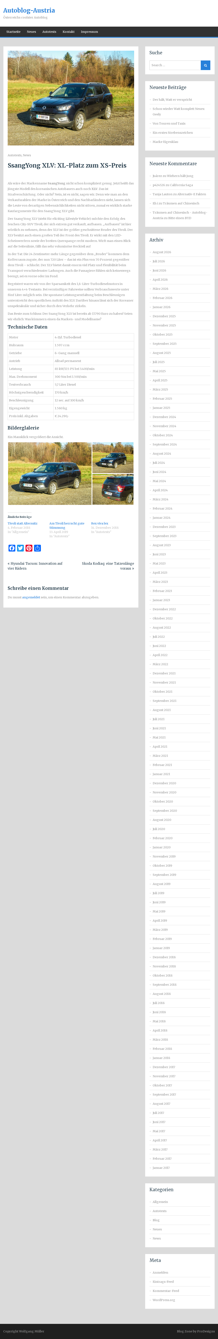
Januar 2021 (161, 774)
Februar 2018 (162, 1049)
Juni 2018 (159, 1012)
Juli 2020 (159, 829)
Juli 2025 (159, 362)
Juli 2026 (159, 261)
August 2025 (162, 353)
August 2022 (162, 627)
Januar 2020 (162, 847)
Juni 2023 (159, 554)
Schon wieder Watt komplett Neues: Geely (179, 111)
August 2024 (162, 453)
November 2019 (164, 856)
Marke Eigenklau (165, 142)
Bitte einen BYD (179, 218)
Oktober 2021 (162, 692)
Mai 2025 (159, 371)
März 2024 (160, 499)
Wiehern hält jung (180, 176)
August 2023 (162, 545)
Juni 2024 (159, 472)
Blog (156, 1220)
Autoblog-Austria (29, 10)
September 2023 (164, 536)
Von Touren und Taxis (169, 123)
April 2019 (160, 920)
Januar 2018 (161, 1058)
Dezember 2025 (164, 316)
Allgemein (160, 1202)
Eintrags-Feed (163, 1282)
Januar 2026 (162, 307)
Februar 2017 (162, 1159)
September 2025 (165, 344)
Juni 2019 (159, 902)
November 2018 (164, 966)
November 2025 (164, 325)
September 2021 (164, 701)
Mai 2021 (159, 737)
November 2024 (164, 426)
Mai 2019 (159, 911)
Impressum (89, 32)
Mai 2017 (159, 1131)
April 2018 (160, 1030)
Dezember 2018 (164, 957)
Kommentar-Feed (166, 1291)
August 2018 (162, 994)
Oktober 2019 (162, 866)
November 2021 (164, 682)
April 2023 (160, 573)
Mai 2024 (159, 481)
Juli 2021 (159, 719)
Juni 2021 (159, 728)
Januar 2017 (161, 1168)
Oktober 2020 (163, 801)
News (27, 155)
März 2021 (160, 756)
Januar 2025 (161, 408)
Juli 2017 (158, 1113)
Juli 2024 (159, 463)
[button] (50, 473)
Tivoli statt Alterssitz (22, 523)
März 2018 (160, 1040)
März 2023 (160, 582)
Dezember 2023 (164, 527)
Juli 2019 (158, 893)
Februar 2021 (162, 765)
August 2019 (162, 884)
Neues (31, 32)
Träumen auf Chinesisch (181, 203)
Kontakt (69, 32)
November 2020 (164, 792)
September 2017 (164, 1094)
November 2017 (164, 1076)
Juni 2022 (159, 646)
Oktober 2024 (163, 435)
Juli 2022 (159, 637)
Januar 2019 (161, 948)
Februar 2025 (162, 399)
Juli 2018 (159, 1003)
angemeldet (31, 597)
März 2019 (160, 930)
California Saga (181, 185)
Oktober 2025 (163, 334)
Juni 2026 (159, 270)
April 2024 (160, 490)
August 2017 (161, 1104)
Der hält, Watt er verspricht (172, 100)
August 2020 (162, 820)
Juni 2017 (159, 1122)
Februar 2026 (162, 298)
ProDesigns (206, 1331)
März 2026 (160, 289)
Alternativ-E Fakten (191, 194)
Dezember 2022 (164, 609)
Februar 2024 (162, 508)
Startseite (13, 32)
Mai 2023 (159, 563)
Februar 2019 (162, 939)
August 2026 (162, 252)
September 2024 (165, 444)
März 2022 (160, 664)
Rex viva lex (99, 523)
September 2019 (164, 875)
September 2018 (164, 985)
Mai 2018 (159, 1021)
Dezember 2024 (164, 417)
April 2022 (160, 655)
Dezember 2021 (164, 673)
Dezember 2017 (164, 1067)
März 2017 (160, 1149)
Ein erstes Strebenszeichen (173, 133)
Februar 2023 (162, 591)
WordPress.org (164, 1300)
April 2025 (160, 380)
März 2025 (160, 389)
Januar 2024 (162, 518)
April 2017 (160, 1140)
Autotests (49, 32)
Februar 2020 (162, 838)
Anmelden (160, 1272)
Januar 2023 (161, 600)
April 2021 (160, 747)
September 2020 (165, 811)
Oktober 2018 (162, 975)
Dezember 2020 (164, 783)
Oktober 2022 (163, 618)
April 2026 (160, 280)
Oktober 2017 (162, 1085)
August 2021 (162, 710)
